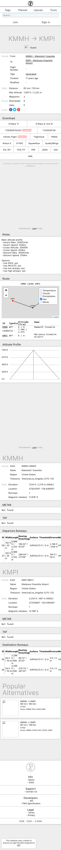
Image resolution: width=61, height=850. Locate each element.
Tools (53, 10)
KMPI (47, 39)
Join (15, 22)
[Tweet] (14, 109)
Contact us (30, 166)
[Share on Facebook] (10, 109)
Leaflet (56, 317)
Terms (31, 812)
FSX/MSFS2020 (13, 130)
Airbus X (7, 143)
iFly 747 (7, 149)
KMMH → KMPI (33, 705)
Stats (31, 782)
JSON (44, 149)
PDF (33, 149)
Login (34, 228)
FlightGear (39, 136)
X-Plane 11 (13, 124)
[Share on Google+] (18, 109)
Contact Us (31, 791)
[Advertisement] (30, 197)
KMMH (18, 39)
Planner (22, 10)
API (31, 800)
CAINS (32, 306)
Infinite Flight (10, 136)
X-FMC (19, 143)
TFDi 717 (21, 149)
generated (31, 74)
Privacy (31, 815)
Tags (8, 10)
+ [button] (6, 290)
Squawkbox (34, 143)
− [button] (6, 295)
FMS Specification (31, 803)
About (31, 779)
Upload (38, 10)
